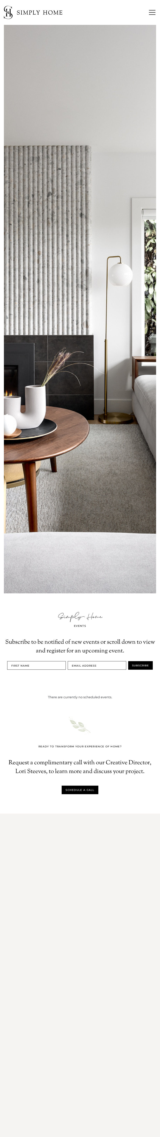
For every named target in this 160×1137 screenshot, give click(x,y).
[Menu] (152, 12)
